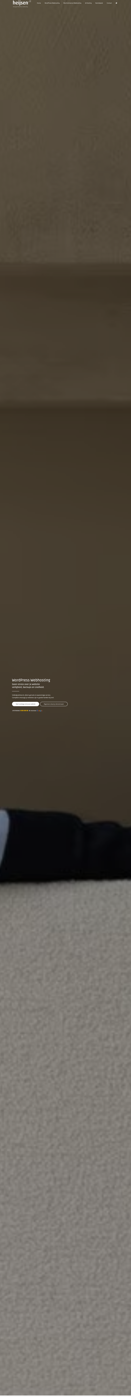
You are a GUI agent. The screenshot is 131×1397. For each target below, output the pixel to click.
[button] (28, 710)
